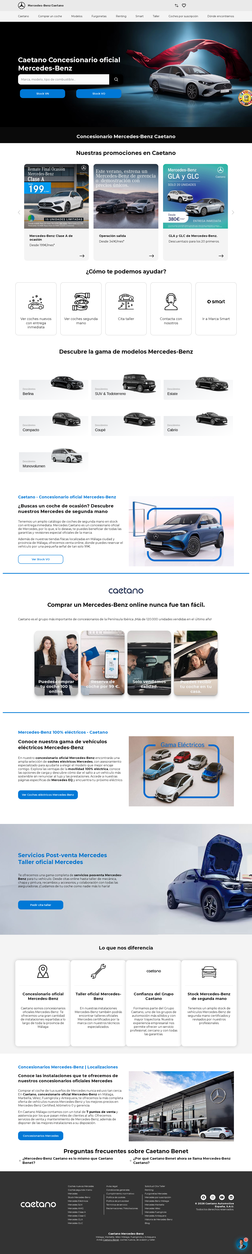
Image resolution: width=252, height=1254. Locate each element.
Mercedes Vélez (152, 1208)
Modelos (76, 16)
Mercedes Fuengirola (155, 1212)
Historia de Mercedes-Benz (158, 1219)
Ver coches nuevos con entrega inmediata (35, 323)
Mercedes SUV (75, 1204)
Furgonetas (99, 16)
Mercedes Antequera (155, 1215)
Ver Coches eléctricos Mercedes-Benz (48, 794)
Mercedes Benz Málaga (157, 1201)
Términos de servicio (116, 1204)
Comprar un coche (50, 16)
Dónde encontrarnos (220, 16)
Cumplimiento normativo (120, 1193)
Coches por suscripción (183, 16)
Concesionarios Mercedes (41, 1135)
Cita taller (126, 319)
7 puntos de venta (100, 1112)
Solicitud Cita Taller (155, 1186)
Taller (156, 16)
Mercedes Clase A (77, 1212)
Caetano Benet (111, 1239)
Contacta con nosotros (171, 321)
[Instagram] (212, 1197)
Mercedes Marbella (154, 1204)
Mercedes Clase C (77, 1215)
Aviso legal (112, 1186)
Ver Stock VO (41, 559)
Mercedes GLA (75, 1219)
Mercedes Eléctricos (78, 1201)
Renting (121, 16)
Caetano (23, 16)
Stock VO (98, 93)
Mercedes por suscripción (158, 1197)
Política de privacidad (117, 1201)
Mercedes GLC (75, 1223)
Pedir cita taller (40, 905)
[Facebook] (203, 1197)
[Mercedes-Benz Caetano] (21, 5)
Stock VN (42, 93)
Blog (147, 1223)
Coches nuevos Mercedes (81, 1186)
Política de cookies (115, 1197)
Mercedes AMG (76, 1208)
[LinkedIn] (231, 1197)
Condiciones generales (118, 1189)
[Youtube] (222, 1197)
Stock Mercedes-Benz (79, 1197)
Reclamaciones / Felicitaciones (122, 1208)
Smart (140, 16)
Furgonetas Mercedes (156, 1193)
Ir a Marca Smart (216, 319)
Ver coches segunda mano (81, 321)
